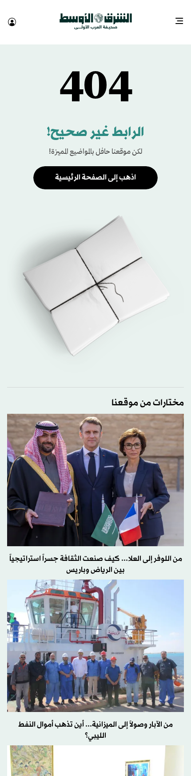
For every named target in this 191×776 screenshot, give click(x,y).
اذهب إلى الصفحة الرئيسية (95, 169)
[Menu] (183, 17)
